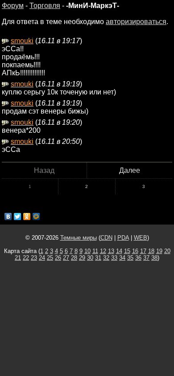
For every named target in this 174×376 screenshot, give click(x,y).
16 (135, 251)
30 (90, 257)
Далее (129, 170)
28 (74, 257)
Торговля (44, 5)
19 (159, 251)
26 (58, 257)
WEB (140, 237)
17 (143, 251)
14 (119, 251)
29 (82, 257)
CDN (106, 237)
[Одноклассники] (27, 216)
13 (111, 251)
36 (138, 257)
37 (146, 257)
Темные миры (78, 237)
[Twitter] (17, 216)
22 (26, 257)
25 (50, 257)
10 (87, 251)
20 (167, 251)
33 (114, 257)
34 (122, 257)
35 (130, 257)
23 (34, 257)
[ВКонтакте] (8, 216)
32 (106, 257)
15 (127, 251)
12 (103, 251)
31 (98, 257)
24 (42, 257)
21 (18, 257)
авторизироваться (136, 21)
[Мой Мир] (36, 216)
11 (95, 251)
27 (66, 257)
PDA (123, 237)
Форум (13, 5)
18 (151, 251)
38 (154, 257)
